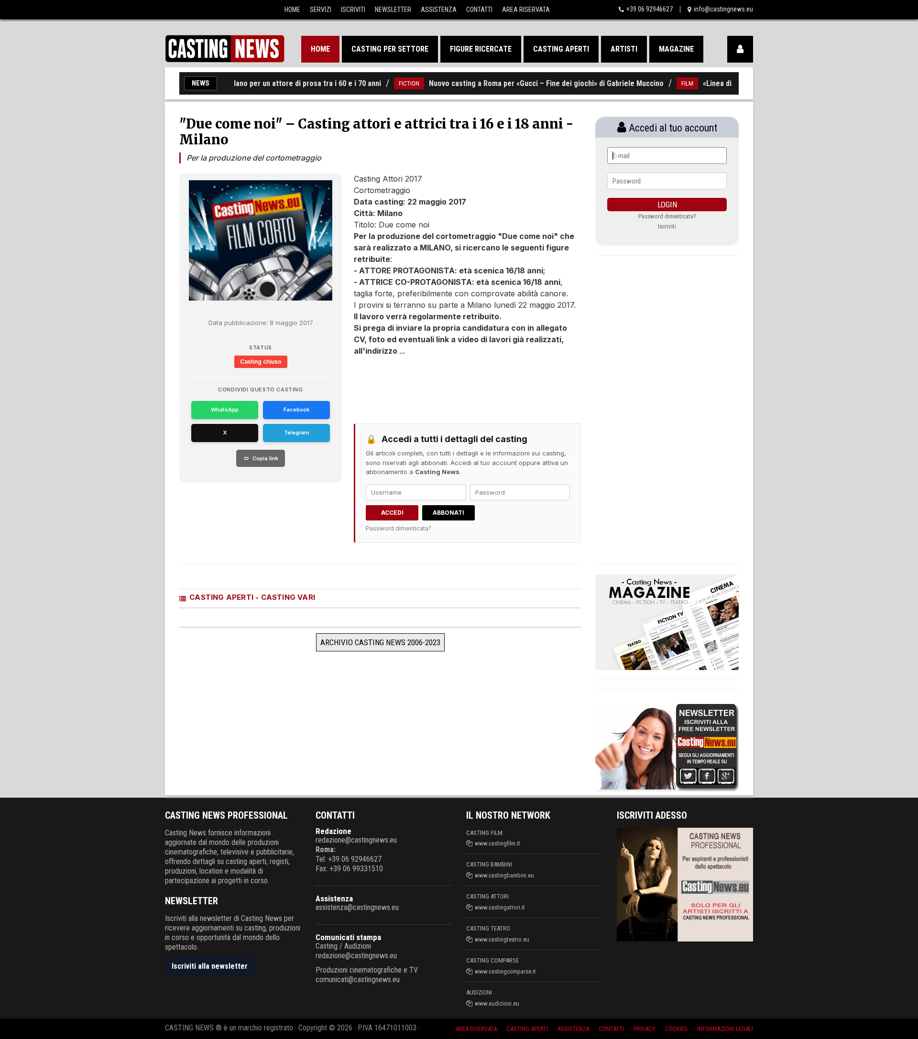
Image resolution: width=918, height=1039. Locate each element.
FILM (666, 83)
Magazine (676, 49)
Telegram (296, 432)
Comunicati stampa (348, 937)
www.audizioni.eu (497, 1003)
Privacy (645, 1028)
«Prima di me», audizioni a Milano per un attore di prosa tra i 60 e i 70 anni (239, 83)
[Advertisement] (449, 385)
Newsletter (393, 9)
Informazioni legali (725, 1028)
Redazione (333, 831)
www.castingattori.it (500, 907)
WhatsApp (225, 409)
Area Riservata (526, 9)
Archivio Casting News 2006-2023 (380, 642)
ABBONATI (448, 512)
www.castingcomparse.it (505, 971)
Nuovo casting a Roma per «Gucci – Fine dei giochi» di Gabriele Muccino (524, 83)
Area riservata (476, 1028)
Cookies (676, 1028)
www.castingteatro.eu (502, 939)
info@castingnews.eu (723, 9)
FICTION (387, 83)
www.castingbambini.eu (504, 875)
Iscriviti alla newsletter (210, 966)
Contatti (479, 9)
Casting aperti (561, 49)
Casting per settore (389, 49)
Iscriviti (353, 9)
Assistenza (439, 9)
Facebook (296, 409)
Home (292, 9)
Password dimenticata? (398, 528)
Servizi (320, 9)
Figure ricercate (481, 49)
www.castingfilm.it (497, 843)
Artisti (624, 49)
